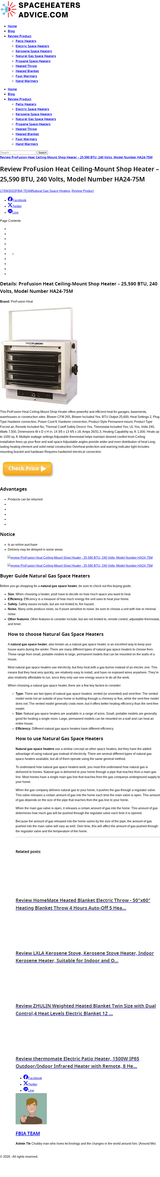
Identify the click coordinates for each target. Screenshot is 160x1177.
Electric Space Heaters (32, 46)
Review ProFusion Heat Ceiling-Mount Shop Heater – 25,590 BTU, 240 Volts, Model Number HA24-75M (76, 157)
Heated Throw (26, 66)
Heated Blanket (27, 71)
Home (12, 26)
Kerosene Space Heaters (34, 51)
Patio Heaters (26, 41)
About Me (90, 1164)
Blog (11, 31)
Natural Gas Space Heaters (36, 56)
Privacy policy (72, 1164)
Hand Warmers (27, 81)
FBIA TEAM (24, 191)
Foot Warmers (26, 76)
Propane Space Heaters (33, 61)
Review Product (19, 36)
